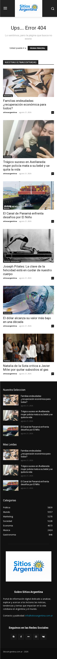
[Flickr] (28, 637)
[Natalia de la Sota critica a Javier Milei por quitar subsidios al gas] (28, 348)
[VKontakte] (43, 637)
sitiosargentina (10, 112)
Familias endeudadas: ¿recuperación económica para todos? (24, 104)
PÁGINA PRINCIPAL (37, 48)
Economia (7, 313)
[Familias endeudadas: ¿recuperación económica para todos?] (28, 83)
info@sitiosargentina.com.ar (39, 615)
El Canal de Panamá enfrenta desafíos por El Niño (23, 215)
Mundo (7, 208)
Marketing (8, 96)
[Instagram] (36, 637)
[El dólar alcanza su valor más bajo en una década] (28, 300)
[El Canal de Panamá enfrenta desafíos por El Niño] (28, 195)
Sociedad (7, 157)
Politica (7, 361)
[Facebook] (21, 637)
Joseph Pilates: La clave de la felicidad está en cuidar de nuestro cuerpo (27, 270)
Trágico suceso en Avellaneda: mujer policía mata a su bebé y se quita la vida (26, 165)
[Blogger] (14, 637)
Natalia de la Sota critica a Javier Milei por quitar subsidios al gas (26, 367)
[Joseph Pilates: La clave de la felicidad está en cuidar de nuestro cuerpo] (28, 246)
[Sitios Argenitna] (28, 566)
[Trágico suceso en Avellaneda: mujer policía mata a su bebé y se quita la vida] (28, 139)
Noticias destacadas (12, 261)
